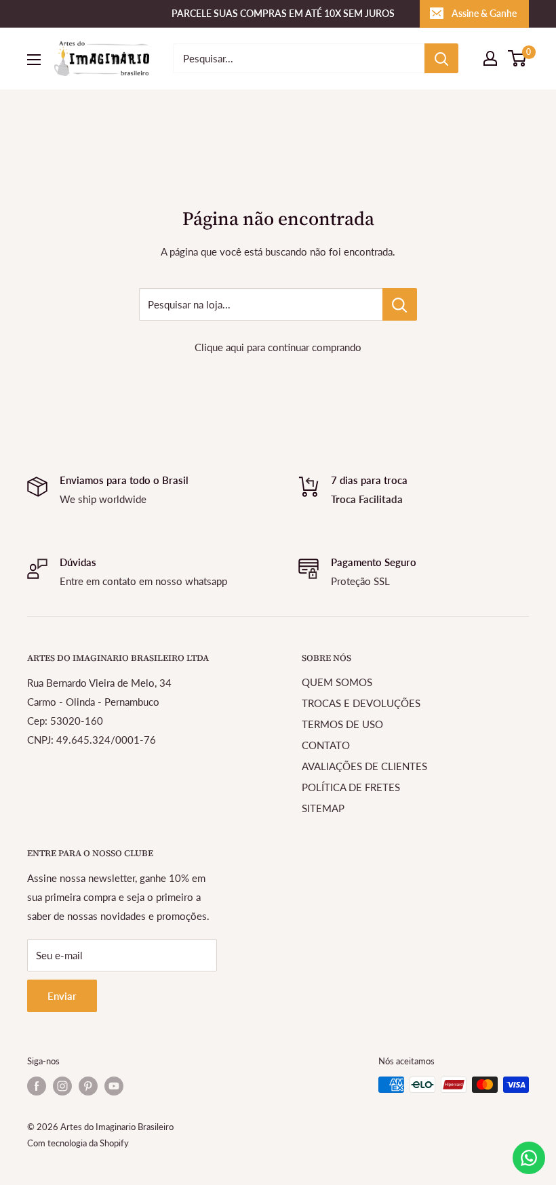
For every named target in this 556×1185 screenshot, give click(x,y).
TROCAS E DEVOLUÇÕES (361, 703)
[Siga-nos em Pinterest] (88, 1086)
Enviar (62, 996)
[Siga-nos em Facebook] (36, 1086)
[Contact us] (529, 1158)
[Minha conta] (490, 58)
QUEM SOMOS (337, 682)
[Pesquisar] (441, 58)
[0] (517, 58)
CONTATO (326, 745)
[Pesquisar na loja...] (399, 304)
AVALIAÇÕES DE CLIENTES (364, 766)
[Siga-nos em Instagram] (62, 1086)
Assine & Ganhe (484, 13)
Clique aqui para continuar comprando (278, 347)
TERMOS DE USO (342, 724)
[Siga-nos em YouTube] (113, 1086)
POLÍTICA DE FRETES (351, 787)
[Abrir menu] (34, 59)
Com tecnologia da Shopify (78, 1143)
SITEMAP (323, 808)
